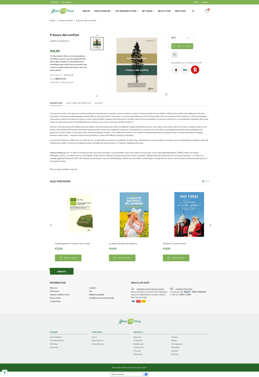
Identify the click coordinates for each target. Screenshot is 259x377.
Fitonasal (137, 351)
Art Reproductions (57, 341)
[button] (203, 181)
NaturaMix (175, 347)
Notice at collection (117, 374)
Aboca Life (54, 347)
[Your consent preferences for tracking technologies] (4, 372)
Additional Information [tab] (78, 103)
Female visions (66, 21)
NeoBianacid (138, 344)
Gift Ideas (54, 344)
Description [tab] (56, 103)
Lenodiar (174, 351)
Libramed (137, 337)
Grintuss (174, 337)
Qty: (173, 37)
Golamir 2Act (139, 347)
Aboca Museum (98, 344)
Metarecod (138, 354)
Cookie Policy (55, 301)
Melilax (174, 341)
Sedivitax (175, 354)
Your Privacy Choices (134, 374)
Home (52, 21)
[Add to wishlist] (175, 55)
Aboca (94, 337)
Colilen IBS (138, 341)
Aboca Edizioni (56, 337)
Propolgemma (177, 344)
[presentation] (51, 225)
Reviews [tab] (99, 103)
